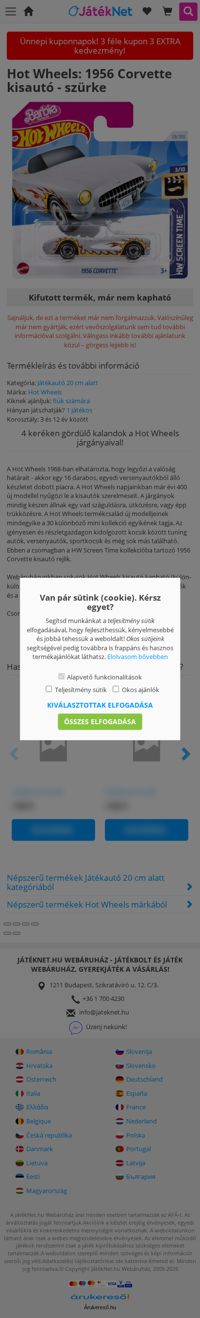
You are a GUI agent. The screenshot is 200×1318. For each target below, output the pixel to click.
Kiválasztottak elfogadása (100, 705)
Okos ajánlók (140, 689)
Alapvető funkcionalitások (104, 677)
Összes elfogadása (100, 721)
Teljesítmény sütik (81, 689)
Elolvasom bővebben (137, 656)
